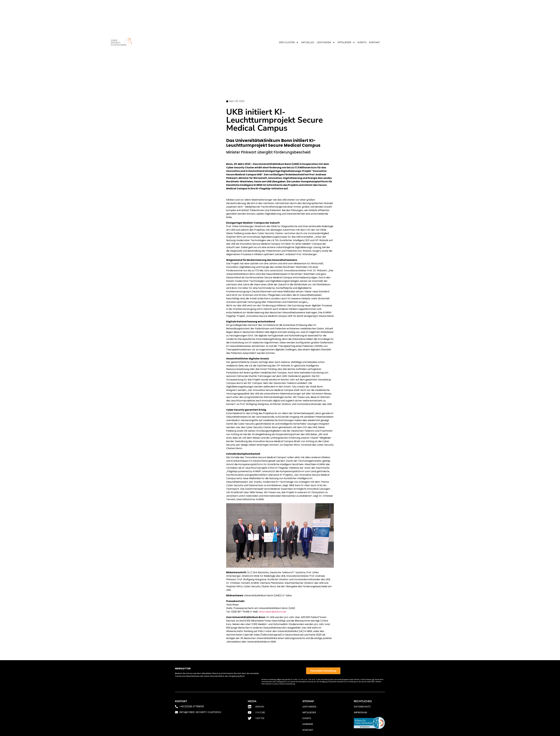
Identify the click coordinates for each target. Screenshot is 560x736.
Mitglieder (344, 42)
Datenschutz (362, 706)
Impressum (360, 712)
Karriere (307, 724)
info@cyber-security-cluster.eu (200, 712)
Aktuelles (307, 42)
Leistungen (324, 42)
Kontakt (374, 42)
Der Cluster (287, 42)
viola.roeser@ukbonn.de (272, 611)
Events (362, 42)
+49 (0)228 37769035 (191, 706)
